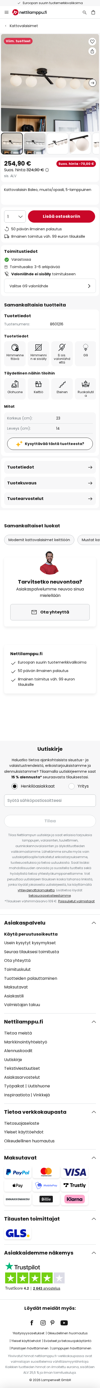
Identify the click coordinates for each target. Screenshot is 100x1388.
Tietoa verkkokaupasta (35, 1112)
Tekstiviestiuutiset (22, 1068)
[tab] (50, 964)
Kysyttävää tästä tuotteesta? (54, 443)
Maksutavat (16, 987)
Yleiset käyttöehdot (24, 1132)
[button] (12, 143)
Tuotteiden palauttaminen (30, 978)
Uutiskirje (13, 1060)
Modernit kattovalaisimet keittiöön (39, 539)
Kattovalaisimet (24, 25)
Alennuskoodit (18, 1051)
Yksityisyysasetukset (28, 1333)
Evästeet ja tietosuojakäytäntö (67, 1341)
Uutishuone (39, 1086)
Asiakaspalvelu (24, 922)
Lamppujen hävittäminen (71, 1348)
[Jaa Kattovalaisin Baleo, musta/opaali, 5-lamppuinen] (92, 51)
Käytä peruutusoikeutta (31, 934)
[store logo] (32, 12)
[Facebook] (35, 1322)
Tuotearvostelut (25, 499)
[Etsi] (85, 12)
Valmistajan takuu (22, 1005)
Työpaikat (14, 1086)
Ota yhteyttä (17, 960)
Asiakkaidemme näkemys (38, 1252)
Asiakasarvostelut (22, 1077)
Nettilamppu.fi (23, 1021)
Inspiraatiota (17, 1095)
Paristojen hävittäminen (29, 1348)
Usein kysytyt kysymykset (30, 943)
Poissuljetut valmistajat (76, 901)
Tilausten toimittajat (32, 1218)
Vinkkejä (41, 1095)
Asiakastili (14, 996)
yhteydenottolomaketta (36, 890)
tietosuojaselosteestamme (50, 895)
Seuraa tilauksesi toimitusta (31, 952)
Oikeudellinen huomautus (29, 1141)
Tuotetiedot (20, 467)
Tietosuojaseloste (21, 1123)
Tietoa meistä (18, 1033)
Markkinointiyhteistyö (25, 1042)
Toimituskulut (17, 969)
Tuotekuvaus (21, 483)
